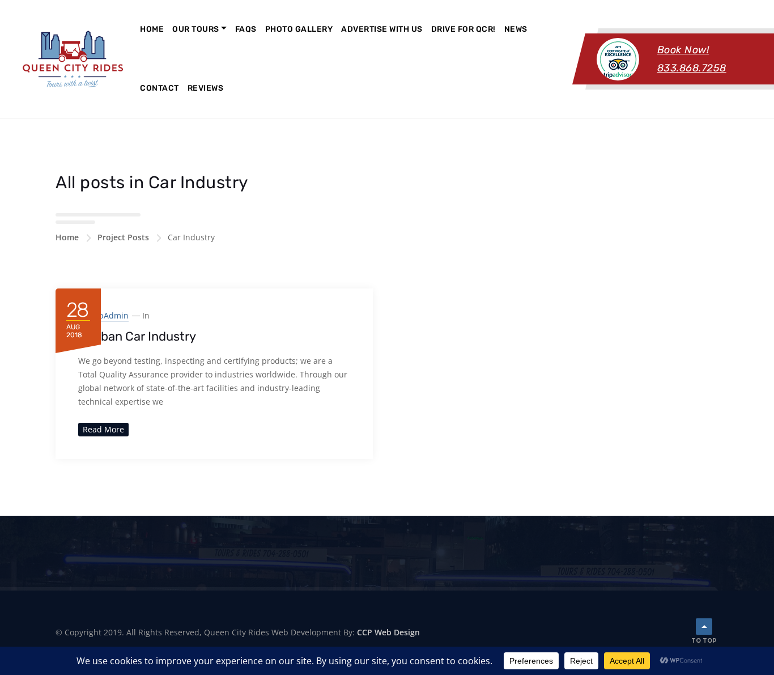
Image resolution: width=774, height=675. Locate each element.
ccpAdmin (109, 315)
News (516, 29)
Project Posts (123, 237)
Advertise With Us (382, 29)
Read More (103, 429)
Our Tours (195, 29)
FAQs (246, 29)
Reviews (206, 88)
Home (152, 29)
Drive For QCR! (463, 29)
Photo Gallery (299, 29)
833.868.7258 (691, 68)
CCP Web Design (388, 632)
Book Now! (683, 50)
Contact (159, 88)
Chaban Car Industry (137, 336)
